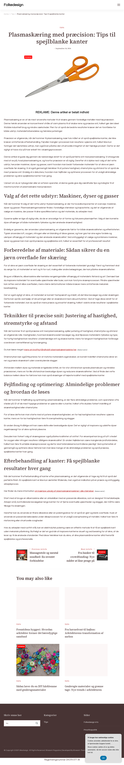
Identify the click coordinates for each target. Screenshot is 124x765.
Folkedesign (13, 5)
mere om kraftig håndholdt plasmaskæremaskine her (50, 350)
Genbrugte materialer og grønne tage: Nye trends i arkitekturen (84, 688)
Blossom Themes (80, 750)
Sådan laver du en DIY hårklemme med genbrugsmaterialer (36, 688)
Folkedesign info (91, 722)
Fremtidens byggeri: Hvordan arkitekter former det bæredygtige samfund (36, 633)
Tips (62, 28)
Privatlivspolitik (90, 730)
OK (103, 758)
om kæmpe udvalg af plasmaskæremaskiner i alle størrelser (64, 491)
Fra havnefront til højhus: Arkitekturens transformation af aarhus (84, 633)
